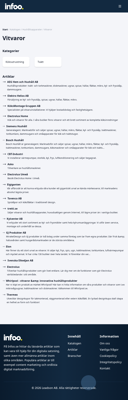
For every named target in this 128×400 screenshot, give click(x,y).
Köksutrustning (15, 62)
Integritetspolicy (111, 362)
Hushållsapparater (32, 29)
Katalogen (15, 29)
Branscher (74, 356)
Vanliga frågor (109, 349)
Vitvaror (48, 29)
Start (5, 29)
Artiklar (73, 349)
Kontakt (105, 368)
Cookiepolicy (108, 356)
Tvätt (41, 62)
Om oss (105, 343)
